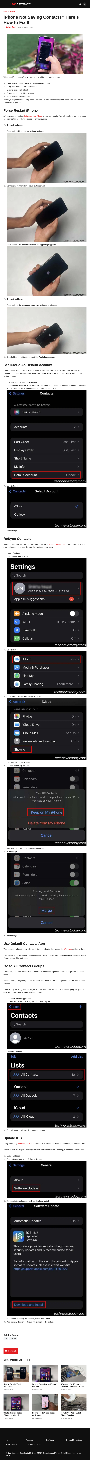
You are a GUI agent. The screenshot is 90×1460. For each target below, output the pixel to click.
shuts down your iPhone (32, 116)
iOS (6, 1338)
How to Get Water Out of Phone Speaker (71, 1414)
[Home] (21, 4)
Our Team (50, 1440)
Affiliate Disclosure (33, 1445)
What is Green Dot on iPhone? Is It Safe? (44, 1385)
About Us (29, 1440)
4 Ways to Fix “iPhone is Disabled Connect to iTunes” (73, 1385)
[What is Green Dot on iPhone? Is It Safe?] (45, 1373)
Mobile (12, 11)
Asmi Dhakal (38, 1418)
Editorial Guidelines (74, 1440)
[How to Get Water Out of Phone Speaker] (73, 1402)
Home (5, 11)
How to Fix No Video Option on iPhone (43, 1414)
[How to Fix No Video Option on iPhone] (45, 1402)
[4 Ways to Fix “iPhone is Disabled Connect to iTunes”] (73, 1373)
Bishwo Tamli (11, 27)
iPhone (13, 1338)
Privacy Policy (11, 1445)
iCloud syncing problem (58, 544)
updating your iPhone (26, 1144)
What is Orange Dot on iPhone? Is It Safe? (13, 1414)
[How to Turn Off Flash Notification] (16, 1373)
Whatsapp (68, 949)
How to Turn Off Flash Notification (13, 1385)
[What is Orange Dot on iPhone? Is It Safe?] (16, 1402)
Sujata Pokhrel (67, 1418)
